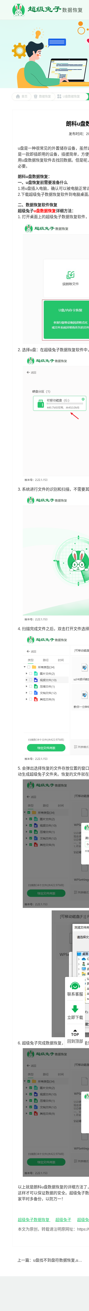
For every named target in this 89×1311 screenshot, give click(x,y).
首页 (24, 96)
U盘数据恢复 (71, 96)
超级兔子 (63, 1220)
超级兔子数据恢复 (34, 1220)
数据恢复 (45, 96)
